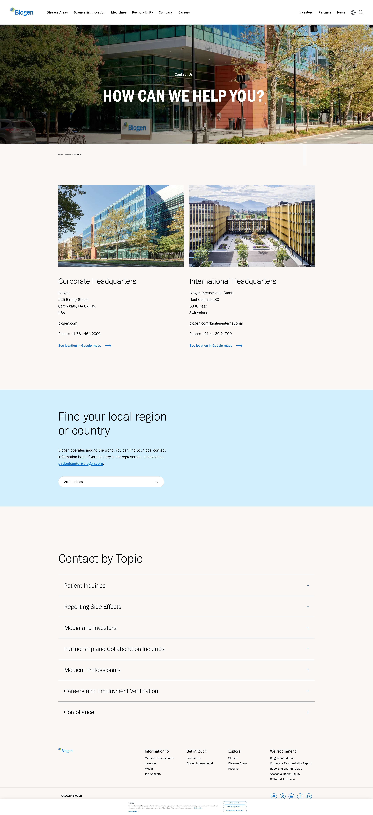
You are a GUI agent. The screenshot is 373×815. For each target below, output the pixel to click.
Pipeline (233, 768)
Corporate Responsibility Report (291, 763)
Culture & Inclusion (282, 779)
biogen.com (67, 323)
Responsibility (142, 12)
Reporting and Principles (286, 768)
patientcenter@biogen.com (80, 463)
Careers (184, 12)
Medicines (118, 12)
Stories (232, 758)
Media (149, 768)
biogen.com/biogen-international (216, 323)
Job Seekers (153, 774)
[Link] (353, 12)
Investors (306, 12)
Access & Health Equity (285, 774)
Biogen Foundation (282, 758)
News (341, 12)
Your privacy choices (233, 807)
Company (166, 12)
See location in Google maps (79, 345)
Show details (133, 811)
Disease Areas (57, 12)
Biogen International (199, 763)
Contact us (193, 758)
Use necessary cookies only (235, 810)
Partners (325, 12)
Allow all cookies (235, 803)
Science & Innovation (89, 12)
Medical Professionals (159, 758)
